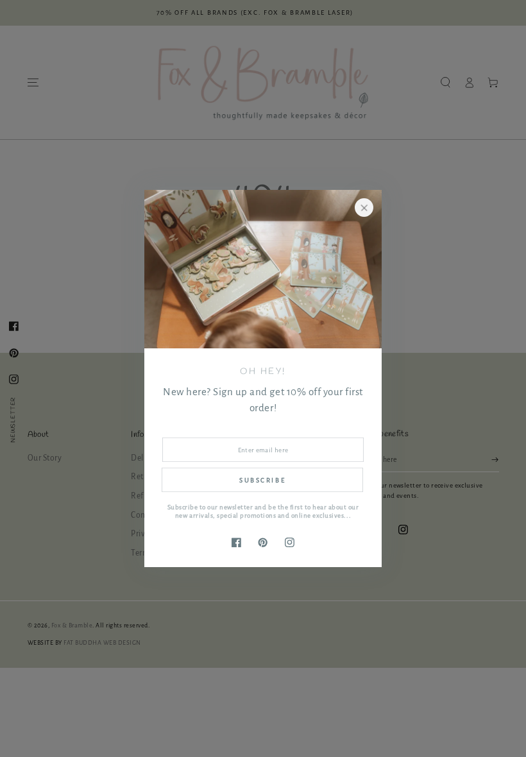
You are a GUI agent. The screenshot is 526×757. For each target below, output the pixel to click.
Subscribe (262, 480)
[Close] (364, 207)
